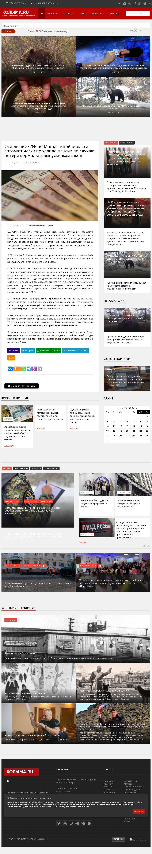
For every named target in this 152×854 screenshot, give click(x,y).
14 (134, 426)
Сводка (82, 542)
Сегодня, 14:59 (87, 492)
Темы (82, 13)
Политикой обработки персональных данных (81, 804)
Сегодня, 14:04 (87, 535)
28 (134, 435)
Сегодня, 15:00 (11, 501)
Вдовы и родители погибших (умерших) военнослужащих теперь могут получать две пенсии (82, 416)
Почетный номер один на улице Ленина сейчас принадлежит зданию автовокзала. (49, 658)
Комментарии (126, 143)
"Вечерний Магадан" (134, 786)
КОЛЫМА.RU (15, 12)
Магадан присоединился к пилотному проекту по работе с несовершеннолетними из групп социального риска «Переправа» (35, 583)
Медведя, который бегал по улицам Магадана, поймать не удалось (113, 107)
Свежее (6, 468)
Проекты (97, 13)
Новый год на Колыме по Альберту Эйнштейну (104, 690)
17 (107, 430)
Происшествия (31, 501)
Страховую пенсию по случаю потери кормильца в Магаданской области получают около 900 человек (17, 433)
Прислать (114, 13)
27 (127, 435)
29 (140, 435)
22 (140, 430)
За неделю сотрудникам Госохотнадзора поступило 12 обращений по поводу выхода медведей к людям (38, 66)
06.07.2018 (8, 419)
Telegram (29, 350)
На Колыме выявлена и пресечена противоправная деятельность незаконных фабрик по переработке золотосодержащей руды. (38, 106)
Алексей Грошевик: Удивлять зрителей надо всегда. (32, 735)
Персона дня (114, 301)
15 (140, 426)
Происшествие (21, 468)
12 (120, 426)
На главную (109, 781)
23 (147, 430)
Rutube (56, 350)
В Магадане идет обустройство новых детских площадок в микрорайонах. (111, 584)
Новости (52, 13)
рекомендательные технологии (72, 806)
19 (120, 430)
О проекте (109, 789)
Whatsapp (44, 350)
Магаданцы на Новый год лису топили (25, 693)
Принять (139, 811)
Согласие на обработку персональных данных (135, 818)
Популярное (111, 143)
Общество (15, 163)
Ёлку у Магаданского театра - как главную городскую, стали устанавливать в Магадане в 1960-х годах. (37, 698)
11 (114, 426)
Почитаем (10, 620)
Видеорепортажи (13, 566)
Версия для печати (15, 225)
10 (107, 426)
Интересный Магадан (76, 350)
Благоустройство (88, 566)
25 (114, 435)
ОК (12, 358)
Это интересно (51, 468)
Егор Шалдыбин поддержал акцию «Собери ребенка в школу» (95, 503)
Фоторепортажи (117, 359)
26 (120, 435)
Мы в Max (13, 350)
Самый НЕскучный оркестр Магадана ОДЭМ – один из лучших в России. (36, 739)
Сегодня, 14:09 (124, 492)
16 (147, 426)
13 (127, 426)
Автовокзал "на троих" (20, 653)
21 (134, 430)
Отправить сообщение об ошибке (39, 225)
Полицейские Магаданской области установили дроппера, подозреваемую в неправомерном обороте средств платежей (113, 66)
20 (127, 430)
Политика (36, 468)
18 (114, 430)
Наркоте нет (46, 501)
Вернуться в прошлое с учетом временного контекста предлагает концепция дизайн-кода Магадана (125, 379)
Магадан (68, 13)
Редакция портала (108, 785)
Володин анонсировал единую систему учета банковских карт (128, 503)
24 (107, 435)
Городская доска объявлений (132, 791)
